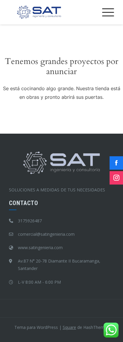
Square (69, 327)
